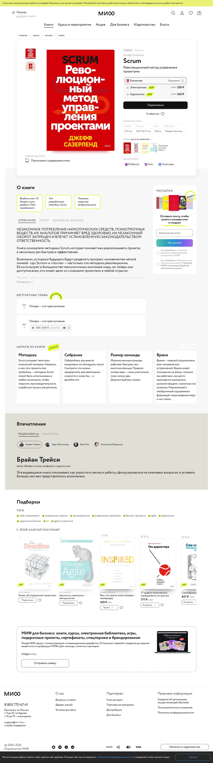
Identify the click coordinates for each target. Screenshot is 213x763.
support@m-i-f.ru (13, 722)
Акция (100, 24)
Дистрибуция (114, 710)
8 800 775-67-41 (16, 705)
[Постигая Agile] (154, 148)
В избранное (152, 114)
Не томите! (175, 243)
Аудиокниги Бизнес (30, 521)
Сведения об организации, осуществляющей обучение (173, 701)
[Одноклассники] (66, 747)
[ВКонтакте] (60, 747)
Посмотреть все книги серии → (163, 148)
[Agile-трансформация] (136, 147)
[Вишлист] (191, 13)
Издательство (144, 24)
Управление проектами (108, 515)
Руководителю (81, 515)
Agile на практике (63, 521)
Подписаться (155, 105)
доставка (21, 16)
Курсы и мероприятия (74, 24)
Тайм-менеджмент (30, 515)
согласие (169, 250)
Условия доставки (65, 710)
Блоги (164, 24)
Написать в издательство (184, 747)
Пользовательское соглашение (175, 707)
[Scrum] (128, 147)
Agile (153, 515)
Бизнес (49, 35)
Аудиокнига (167, 515)
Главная (23, 35)
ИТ (47, 521)
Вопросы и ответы (65, 700)
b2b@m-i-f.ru (28, 654)
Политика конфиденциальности (176, 712)
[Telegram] (72, 747)
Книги (48, 24)
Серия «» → (137, 139)
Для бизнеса (119, 24)
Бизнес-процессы (136, 515)
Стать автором (114, 700)
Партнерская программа (120, 705)
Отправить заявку (45, 663)
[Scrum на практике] (145, 148)
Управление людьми (56, 515)
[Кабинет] (182, 13)
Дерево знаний (63, 705)
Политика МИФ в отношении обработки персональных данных (176, 265)
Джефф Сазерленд (133, 55)
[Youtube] (53, 747)
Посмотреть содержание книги (50, 161)
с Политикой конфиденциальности (115, 757)
